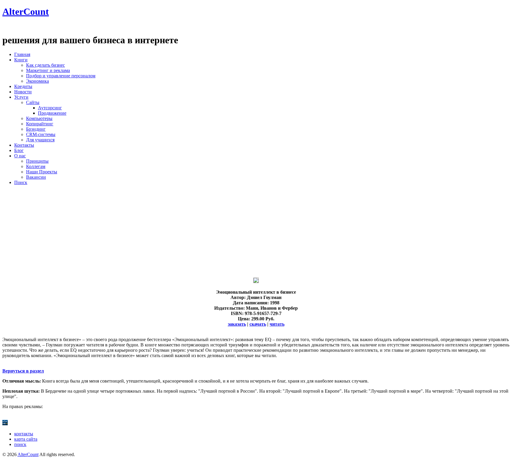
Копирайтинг (39, 123)
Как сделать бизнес (45, 65)
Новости (23, 91)
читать (277, 324)
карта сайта (25, 439)
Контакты (24, 145)
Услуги (21, 97)
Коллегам (35, 166)
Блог (19, 150)
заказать (237, 324)
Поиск (20, 182)
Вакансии (36, 177)
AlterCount (25, 11)
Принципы (37, 161)
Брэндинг (36, 129)
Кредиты (23, 86)
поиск (20, 444)
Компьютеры (39, 118)
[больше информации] (256, 281)
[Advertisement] (180, 231)
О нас (20, 155)
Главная (22, 54)
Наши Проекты (41, 171)
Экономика (37, 81)
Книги (21, 59)
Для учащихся (40, 139)
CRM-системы (40, 134)
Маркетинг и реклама (48, 70)
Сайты (32, 102)
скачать (257, 324)
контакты (23, 433)
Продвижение (52, 113)
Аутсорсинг (50, 107)
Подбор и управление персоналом (60, 75)
